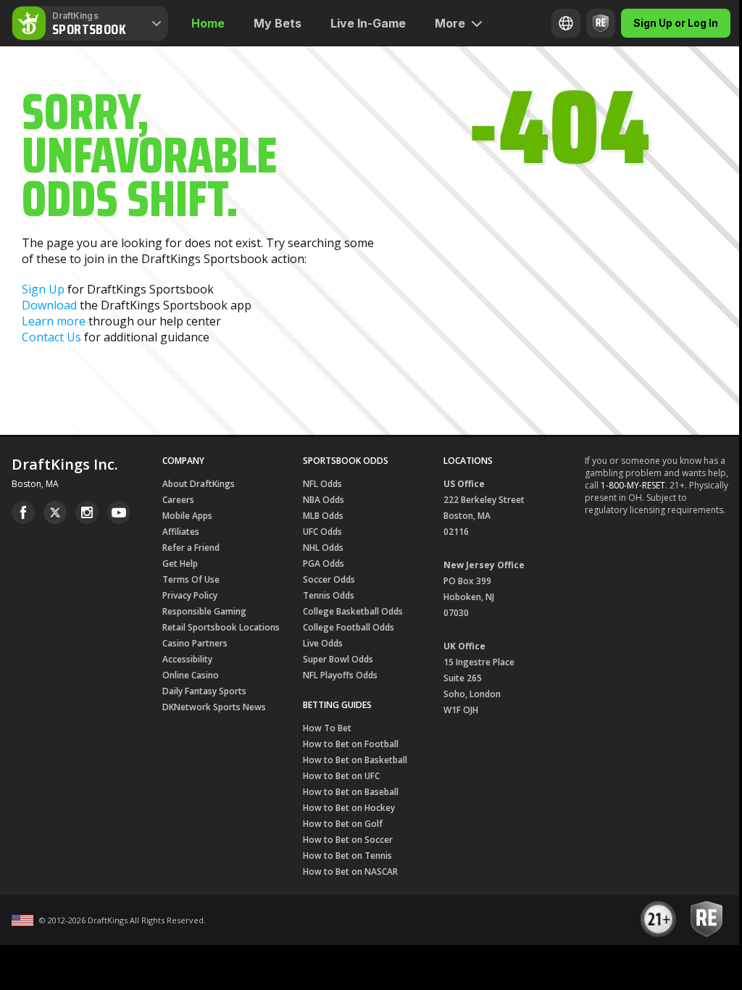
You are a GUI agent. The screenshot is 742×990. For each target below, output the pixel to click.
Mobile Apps (187, 515)
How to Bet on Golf (343, 824)
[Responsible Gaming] (600, 23)
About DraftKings (198, 484)
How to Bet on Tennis (347, 855)
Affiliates (180, 531)
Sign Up (43, 289)
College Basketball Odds (353, 611)
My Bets (277, 23)
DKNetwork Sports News (214, 707)
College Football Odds (348, 627)
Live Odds (323, 643)
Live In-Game (368, 23)
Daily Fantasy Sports (204, 691)
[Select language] (565, 23)
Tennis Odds (328, 595)
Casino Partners (195, 643)
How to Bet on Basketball (355, 760)
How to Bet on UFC (341, 776)
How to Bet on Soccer (348, 839)
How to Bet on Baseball (351, 792)
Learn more (54, 321)
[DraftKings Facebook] (23, 512)
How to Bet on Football (351, 744)
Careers (178, 500)
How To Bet (327, 728)
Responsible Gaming (204, 611)
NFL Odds (322, 484)
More (450, 23)
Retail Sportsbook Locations (221, 627)
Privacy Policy (189, 595)
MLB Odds (323, 515)
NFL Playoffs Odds (340, 675)
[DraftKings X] (55, 512)
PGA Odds (323, 563)
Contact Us (51, 337)
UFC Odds (322, 531)
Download (49, 305)
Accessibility (187, 659)
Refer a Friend (191, 547)
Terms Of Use (191, 579)
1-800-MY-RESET (633, 485)
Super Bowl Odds (338, 659)
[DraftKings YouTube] (118, 512)
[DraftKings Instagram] (87, 512)
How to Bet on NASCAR (350, 871)
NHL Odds (323, 547)
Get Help (180, 563)
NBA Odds (323, 500)
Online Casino (190, 675)
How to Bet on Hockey (349, 808)
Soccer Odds (329, 579)
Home (208, 23)
